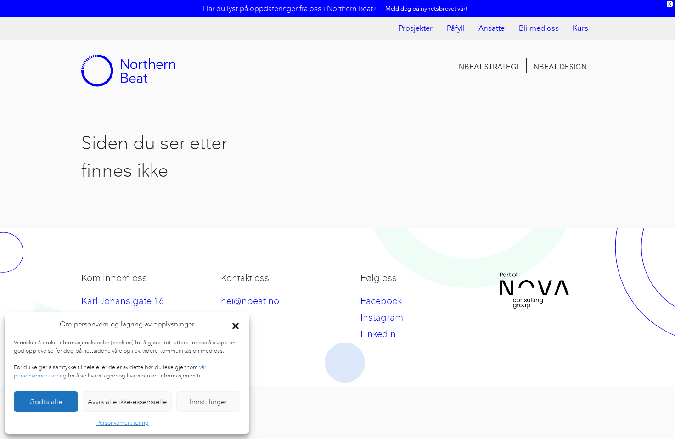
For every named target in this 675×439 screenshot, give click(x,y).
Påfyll (456, 28)
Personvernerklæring (122, 422)
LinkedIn (378, 333)
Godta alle (45, 401)
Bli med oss (539, 28)
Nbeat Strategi (488, 66)
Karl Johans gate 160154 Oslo (122, 309)
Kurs (580, 28)
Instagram (381, 317)
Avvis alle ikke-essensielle (127, 401)
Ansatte (491, 28)
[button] (235, 324)
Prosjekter (416, 28)
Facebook (381, 300)
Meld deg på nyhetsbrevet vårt (426, 8)
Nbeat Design (560, 66)
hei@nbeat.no (250, 300)
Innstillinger (208, 401)
